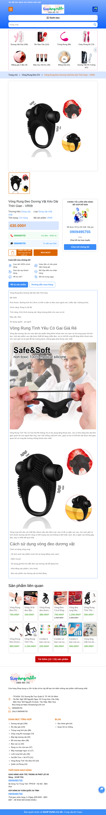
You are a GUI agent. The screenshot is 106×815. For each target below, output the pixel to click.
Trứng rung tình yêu (19, 730)
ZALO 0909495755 (20, 711)
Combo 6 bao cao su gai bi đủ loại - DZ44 (45, 640)
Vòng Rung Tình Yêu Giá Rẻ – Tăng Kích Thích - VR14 (90, 609)
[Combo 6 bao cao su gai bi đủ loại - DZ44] (45, 629)
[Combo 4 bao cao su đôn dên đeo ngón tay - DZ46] (75, 629)
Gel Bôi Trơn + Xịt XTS (20, 757)
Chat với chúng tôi (80, 247)
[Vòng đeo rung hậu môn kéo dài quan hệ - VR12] (75, 598)
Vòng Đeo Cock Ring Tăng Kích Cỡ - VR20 (59, 609)
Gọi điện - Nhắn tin (49, 236)
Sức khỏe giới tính (65, 723)
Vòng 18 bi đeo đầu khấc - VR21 (30, 609)
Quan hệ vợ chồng (65, 727)
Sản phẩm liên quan (25, 585)
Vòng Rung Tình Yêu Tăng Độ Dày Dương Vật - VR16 (31, 640)
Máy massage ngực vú (20, 751)
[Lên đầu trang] (100, 796)
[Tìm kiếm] (95, 25)
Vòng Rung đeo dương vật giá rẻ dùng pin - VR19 (44, 609)
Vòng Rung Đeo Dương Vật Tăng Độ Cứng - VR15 (16, 640)
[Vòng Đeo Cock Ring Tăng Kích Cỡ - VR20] (60, 598)
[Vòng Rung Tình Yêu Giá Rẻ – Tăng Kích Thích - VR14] (90, 598)
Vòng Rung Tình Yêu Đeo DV (23, 761)
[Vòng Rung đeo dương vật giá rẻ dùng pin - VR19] (45, 598)
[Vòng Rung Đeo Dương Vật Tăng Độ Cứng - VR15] (16, 629)
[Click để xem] (53, 126)
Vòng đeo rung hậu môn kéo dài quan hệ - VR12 (74, 609)
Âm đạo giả (15, 727)
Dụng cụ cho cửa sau (19, 747)
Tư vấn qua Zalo (50, 243)
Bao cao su (15, 744)
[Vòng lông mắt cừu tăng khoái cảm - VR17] (90, 629)
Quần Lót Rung (17, 764)
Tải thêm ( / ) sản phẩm (53, 659)
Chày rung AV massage (20, 734)
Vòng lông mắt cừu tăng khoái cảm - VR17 (90, 640)
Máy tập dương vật (18, 737)
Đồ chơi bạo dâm (18, 740)
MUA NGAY (45, 252)
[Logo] (53, 9)
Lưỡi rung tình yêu (18, 754)
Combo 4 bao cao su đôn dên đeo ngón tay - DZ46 (75, 640)
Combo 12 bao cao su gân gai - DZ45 (59, 640)
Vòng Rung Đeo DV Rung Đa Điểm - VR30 (16, 609)
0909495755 (20, 236)
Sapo (79, 812)
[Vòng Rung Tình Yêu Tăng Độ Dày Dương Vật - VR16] (30, 629)
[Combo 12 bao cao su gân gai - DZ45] (60, 629)
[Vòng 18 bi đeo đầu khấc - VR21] (30, 598)
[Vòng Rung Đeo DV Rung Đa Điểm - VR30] (16, 598)
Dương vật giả (17, 723)
